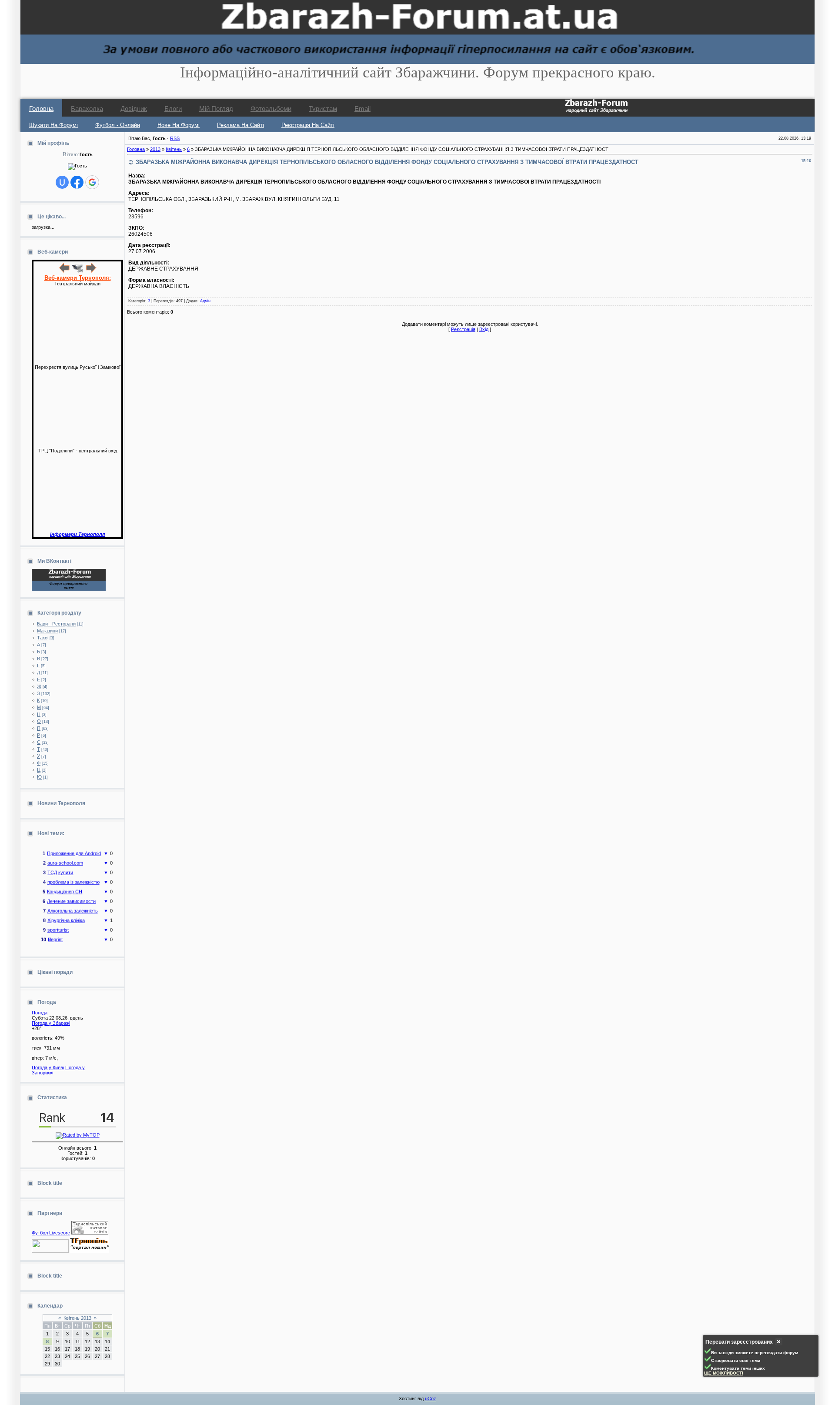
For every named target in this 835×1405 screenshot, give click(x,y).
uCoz (430, 1398)
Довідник (133, 108)
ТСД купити (60, 864)
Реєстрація (463, 329)
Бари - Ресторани (56, 623)
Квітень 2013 (77, 1318)
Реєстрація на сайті (307, 125)
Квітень (174, 149)
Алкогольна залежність (72, 902)
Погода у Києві (48, 1067)
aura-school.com (65, 854)
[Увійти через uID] (62, 182)
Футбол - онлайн (117, 125)
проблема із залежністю (73, 873)
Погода (39, 1012)
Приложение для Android (74, 845)
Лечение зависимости (71, 893)
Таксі (42, 637)
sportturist (58, 921)
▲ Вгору (17, 15)
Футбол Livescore (51, 1232)
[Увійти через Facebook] (77, 182)
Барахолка (87, 108)
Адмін (205, 301)
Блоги (173, 108)
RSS (175, 138)
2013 (155, 149)
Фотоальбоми (270, 108)
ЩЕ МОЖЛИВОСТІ (723, 1373)
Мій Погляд (216, 108)
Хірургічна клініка (66, 912)
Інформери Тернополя (77, 534)
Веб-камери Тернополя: (77, 277)
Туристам (323, 108)
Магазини (47, 630)
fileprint (55, 931)
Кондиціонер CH (64, 883)
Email (362, 108)
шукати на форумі (53, 125)
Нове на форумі (178, 125)
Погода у (51, 1023)
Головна (41, 108)
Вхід (483, 329)
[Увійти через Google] (92, 182)
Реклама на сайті (240, 125)
